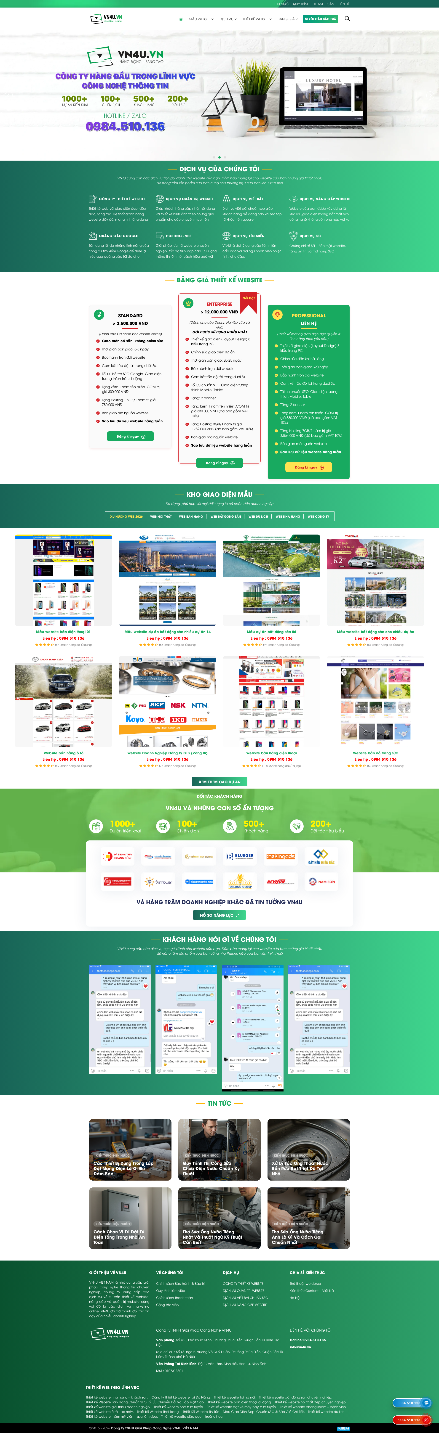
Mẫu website (199, 18)
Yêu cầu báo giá (322, 18)
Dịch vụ (226, 18)
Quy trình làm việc (170, 1290)
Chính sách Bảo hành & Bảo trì (180, 1283)
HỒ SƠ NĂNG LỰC (216, 915)
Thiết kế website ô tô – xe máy (109, 1411)
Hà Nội (295, 1297)
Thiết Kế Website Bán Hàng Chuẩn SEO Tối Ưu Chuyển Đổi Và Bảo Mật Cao (145, 1402)
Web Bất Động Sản (226, 516)
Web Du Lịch (258, 516)
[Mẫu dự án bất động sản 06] (271, 580)
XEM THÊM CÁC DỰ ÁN (220, 781)
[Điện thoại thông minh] (199, 881)
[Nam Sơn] (321, 881)
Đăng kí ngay (128, 436)
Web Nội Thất (160, 516)
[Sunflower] (158, 881)
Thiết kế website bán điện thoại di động (239, 1402)
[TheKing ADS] (280, 856)
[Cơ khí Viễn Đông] (158, 856)
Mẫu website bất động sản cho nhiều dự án (375, 631)
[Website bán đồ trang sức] (375, 701)
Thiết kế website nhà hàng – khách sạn (116, 1397)
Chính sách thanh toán (174, 1297)
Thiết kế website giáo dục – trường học (191, 1416)
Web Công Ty (318, 516)
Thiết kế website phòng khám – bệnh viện (313, 1406)
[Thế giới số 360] (117, 881)
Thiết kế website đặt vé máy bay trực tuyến (241, 1406)
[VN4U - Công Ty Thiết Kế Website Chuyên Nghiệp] (106, 18)
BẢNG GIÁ (286, 18)
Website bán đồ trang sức (375, 753)
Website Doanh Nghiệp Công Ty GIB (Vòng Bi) (167, 753)
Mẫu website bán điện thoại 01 (63, 631)
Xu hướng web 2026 (126, 516)
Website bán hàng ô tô (63, 753)
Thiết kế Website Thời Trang (158, 1411)
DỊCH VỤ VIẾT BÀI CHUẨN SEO (245, 1297)
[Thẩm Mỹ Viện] (199, 856)
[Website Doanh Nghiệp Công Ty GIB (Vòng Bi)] (167, 701)
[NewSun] (280, 881)
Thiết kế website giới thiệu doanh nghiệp (118, 1406)
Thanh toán (324, 4)
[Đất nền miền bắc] (321, 856)
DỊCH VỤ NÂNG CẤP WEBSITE (245, 1304)
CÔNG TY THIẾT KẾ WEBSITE (243, 1283)
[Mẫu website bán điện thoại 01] (63, 580)
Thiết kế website (255, 18)
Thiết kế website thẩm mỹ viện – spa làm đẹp (121, 1416)
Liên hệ (344, 4)
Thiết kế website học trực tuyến (178, 1406)
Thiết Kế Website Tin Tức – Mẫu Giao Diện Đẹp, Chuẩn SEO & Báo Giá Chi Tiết (243, 1411)
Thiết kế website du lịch (326, 1411)
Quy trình (301, 4)
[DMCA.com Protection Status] (343, 1428)
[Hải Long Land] (240, 881)
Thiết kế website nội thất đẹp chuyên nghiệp (310, 1402)
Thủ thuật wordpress (305, 1283)
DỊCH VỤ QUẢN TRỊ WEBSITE (243, 1290)
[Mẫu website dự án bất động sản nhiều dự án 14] (167, 580)
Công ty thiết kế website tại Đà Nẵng (181, 1397)
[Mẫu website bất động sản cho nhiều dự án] (375, 580)
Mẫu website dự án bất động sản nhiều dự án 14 (168, 631)
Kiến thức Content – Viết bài (312, 1290)
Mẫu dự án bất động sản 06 (271, 631)
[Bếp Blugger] (240, 856)
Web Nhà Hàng (288, 516)
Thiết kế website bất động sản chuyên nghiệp (295, 1397)
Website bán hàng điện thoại (271, 753)
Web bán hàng (191, 516)
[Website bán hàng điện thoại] (271, 701)
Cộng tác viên (167, 1304)
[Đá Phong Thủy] (117, 856)
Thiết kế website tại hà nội (234, 1397)
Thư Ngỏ (281, 4)
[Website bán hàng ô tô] (63, 701)
